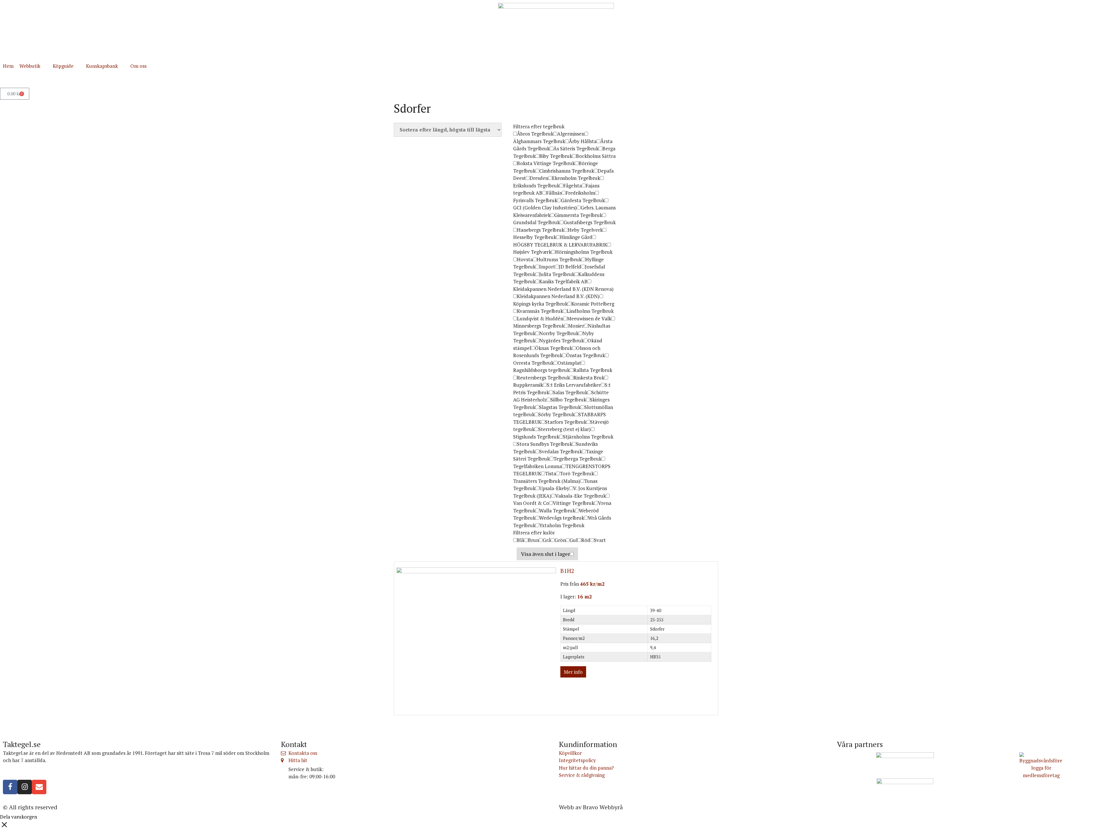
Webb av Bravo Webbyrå (591, 807)
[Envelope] (39, 787)
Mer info (573, 672)
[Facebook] (10, 787)
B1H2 (567, 571)
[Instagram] (24, 787)
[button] (33, 66)
